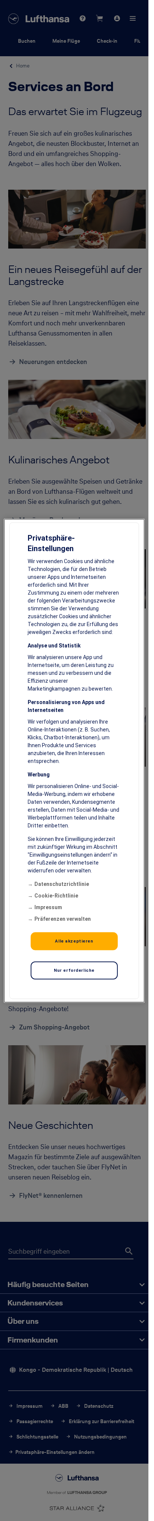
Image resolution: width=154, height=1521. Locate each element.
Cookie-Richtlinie (56, 895)
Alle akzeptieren (74, 940)
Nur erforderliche (74, 970)
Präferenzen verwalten (62, 919)
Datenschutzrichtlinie (61, 884)
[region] (74, 760)
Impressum (48, 907)
